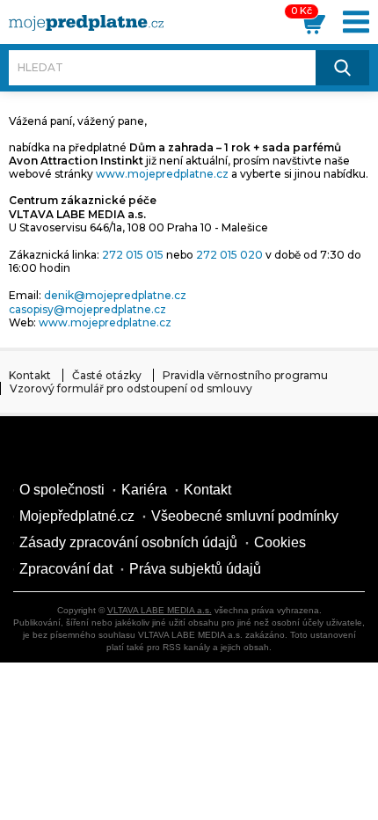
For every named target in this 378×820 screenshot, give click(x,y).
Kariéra (144, 489)
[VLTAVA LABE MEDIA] (86, 23)
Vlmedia (66, 451)
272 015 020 (229, 254)
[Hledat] (343, 67)
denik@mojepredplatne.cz (115, 295)
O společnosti (62, 489)
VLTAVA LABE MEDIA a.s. (159, 610)
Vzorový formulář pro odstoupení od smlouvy (131, 388)
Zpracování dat (66, 568)
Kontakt (30, 375)
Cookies (280, 542)
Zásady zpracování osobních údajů (128, 542)
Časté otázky (107, 375)
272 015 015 (133, 254)
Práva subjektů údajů (195, 568)
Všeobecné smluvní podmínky (244, 516)
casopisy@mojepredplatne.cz (87, 309)
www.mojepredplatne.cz (162, 173)
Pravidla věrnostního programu (245, 375)
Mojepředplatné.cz (76, 516)
